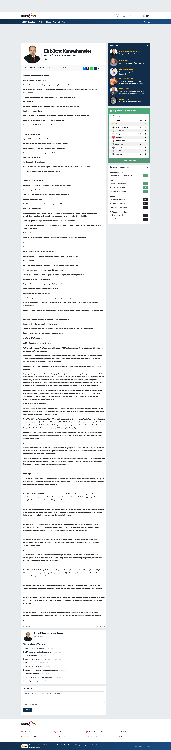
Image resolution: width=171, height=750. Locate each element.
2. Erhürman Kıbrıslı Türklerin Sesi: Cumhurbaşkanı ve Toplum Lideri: (131, 82)
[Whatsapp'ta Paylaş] (91, 68)
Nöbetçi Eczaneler (30, 732)
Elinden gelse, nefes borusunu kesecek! (130, 73)
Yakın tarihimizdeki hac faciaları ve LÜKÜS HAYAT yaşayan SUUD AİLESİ (131, 92)
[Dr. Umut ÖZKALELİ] (114, 81)
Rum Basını (32, 22)
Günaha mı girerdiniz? (33, 674)
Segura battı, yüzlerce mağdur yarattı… (40, 677)
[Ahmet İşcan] (114, 91)
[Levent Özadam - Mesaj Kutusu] (32, 54)
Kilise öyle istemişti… (33, 681)
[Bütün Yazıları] (104, 644)
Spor (64, 22)
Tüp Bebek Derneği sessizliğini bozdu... (39, 659)
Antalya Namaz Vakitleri (96, 732)
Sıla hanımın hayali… (32, 663)
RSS (25, 746)
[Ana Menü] (148, 22)
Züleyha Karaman (126, 69)
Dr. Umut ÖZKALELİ (126, 79)
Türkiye (41, 22)
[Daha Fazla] (95, 68)
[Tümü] (147, 45)
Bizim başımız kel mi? (33, 656)
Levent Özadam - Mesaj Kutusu (60, 56)
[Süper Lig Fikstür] (147, 167)
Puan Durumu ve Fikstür (31, 737)
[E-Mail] (45, 59)
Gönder (27, 710)
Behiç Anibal (124, 99)
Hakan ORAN (124, 61)
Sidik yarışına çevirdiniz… (34, 666)
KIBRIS (24, 22)
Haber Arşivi (125, 737)
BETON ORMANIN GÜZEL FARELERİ (132, 63)
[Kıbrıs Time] (28, 16)
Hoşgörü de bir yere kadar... (35, 648)
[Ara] (145, 22)
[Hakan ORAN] (114, 62)
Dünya (48, 22)
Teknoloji (56, 22)
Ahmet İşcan (124, 88)
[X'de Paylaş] (87, 68)
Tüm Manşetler (61, 737)
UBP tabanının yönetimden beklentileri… (40, 652)
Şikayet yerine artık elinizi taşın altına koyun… (42, 670)
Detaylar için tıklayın (128, 160)
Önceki (27, 626)
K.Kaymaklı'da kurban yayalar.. (130, 102)
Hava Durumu (61, 732)
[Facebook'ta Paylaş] (84, 68)
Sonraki (100, 626)
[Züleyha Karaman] (114, 72)
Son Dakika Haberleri (95, 737)
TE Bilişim (147, 746)
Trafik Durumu (125, 732)
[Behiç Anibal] (114, 100)
